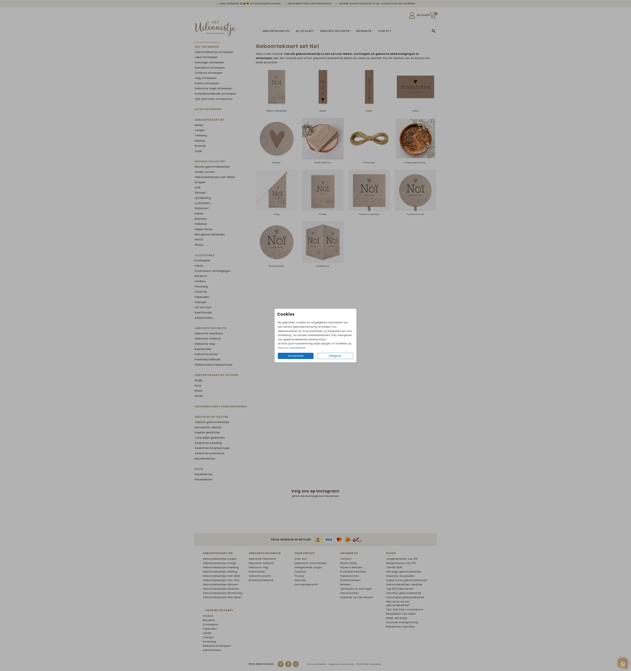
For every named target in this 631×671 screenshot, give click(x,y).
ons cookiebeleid (294, 347)
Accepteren (296, 356)
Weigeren (335, 356)
